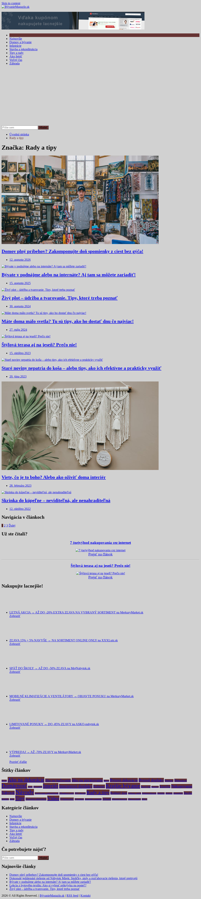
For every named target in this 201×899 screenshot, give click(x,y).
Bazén (106, 781)
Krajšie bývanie (123, 786)
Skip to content (11, 3)
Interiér (50, 786)
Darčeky (169, 780)
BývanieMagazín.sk (52, 895)
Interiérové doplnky (75, 786)
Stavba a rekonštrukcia (23, 49)
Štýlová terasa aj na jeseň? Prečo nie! (39, 344)
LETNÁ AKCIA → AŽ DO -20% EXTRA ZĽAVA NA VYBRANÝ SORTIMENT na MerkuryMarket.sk (76, 612)
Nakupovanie (181, 786)
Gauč (30, 787)
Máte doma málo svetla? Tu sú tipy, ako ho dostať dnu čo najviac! (68, 321)
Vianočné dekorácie (36, 799)
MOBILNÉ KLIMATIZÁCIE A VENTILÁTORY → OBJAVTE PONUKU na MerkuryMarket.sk (71, 696)
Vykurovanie (67, 799)
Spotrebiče (178, 793)
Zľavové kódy (134, 799)
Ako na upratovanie (87, 780)
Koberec (99, 786)
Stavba (188, 793)
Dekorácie (180, 780)
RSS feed (72, 895)
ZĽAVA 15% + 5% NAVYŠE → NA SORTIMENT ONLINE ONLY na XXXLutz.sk (63, 640)
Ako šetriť (15, 56)
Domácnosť (14, 786)
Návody (25, 792)
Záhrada (14, 63)
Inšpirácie (15, 45)
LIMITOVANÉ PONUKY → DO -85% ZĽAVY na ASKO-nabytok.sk (54, 724)
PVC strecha (80, 793)
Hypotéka (37, 787)
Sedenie (169, 793)
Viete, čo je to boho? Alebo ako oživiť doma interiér (54, 477)
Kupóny (155, 787)
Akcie (4, 781)
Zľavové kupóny (119, 799)
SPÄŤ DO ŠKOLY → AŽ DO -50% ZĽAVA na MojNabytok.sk (49, 668)
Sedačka (161, 793)
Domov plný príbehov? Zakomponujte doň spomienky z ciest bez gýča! (72, 251)
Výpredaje (79, 799)
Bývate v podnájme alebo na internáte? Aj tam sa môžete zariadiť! (69, 274)
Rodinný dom (118, 793)
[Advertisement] (100, 95)
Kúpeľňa (165, 786)
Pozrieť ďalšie (18, 762)
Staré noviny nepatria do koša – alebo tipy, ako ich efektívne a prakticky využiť (81, 368)
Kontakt (85, 895)
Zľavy (144, 799)
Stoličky (5, 799)
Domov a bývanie (20, 42)
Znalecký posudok (93, 799)
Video (53, 798)
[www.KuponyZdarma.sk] (73, 28)
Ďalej (12, 525)
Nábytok (8, 793)
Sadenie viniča (134, 793)
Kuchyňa (146, 786)
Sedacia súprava (149, 793)
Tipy (20, 798)
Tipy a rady (16, 52)
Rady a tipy (98, 792)
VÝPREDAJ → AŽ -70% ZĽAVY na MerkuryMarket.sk (45, 752)
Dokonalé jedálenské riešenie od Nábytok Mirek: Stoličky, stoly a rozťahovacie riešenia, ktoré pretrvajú (73, 878)
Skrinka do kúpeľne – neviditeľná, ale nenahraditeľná (56, 500)
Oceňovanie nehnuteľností (46, 793)
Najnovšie (15, 38)
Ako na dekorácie (26, 780)
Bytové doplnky (151, 780)
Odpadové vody (66, 793)
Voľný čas (15, 60)
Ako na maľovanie (58, 780)
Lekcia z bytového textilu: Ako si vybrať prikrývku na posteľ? (47, 885)
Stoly (12, 799)
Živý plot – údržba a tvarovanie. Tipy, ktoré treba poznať (60, 297)
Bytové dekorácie (124, 780)
